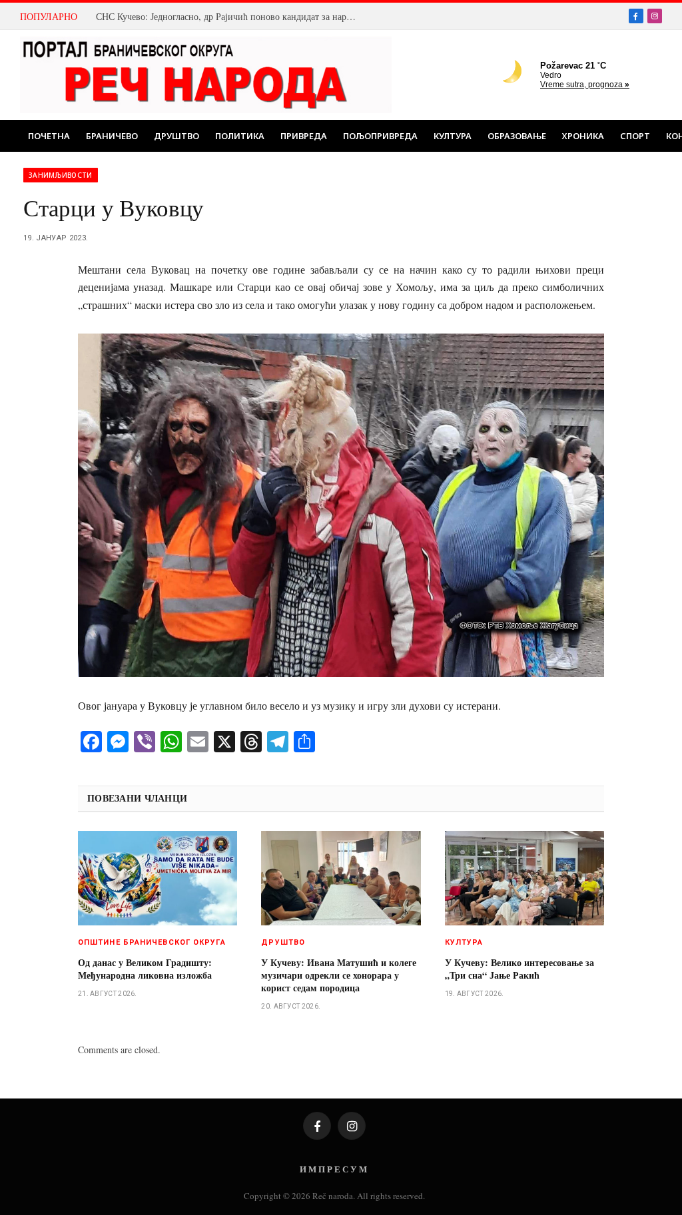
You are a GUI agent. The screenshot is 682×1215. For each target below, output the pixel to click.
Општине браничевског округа (152, 942)
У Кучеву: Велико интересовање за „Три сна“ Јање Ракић (519, 968)
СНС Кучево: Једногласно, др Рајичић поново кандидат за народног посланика (229, 17)
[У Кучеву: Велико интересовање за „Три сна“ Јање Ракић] (524, 878)
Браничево (112, 136)
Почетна (49, 136)
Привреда (303, 136)
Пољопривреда (380, 136)
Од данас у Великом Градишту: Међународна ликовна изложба (145, 968)
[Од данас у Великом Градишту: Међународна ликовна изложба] (157, 878)
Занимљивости (61, 175)
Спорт (635, 136)
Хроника (583, 136)
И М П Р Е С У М (333, 1168)
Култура (453, 136)
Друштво (176, 136)
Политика (239, 136)
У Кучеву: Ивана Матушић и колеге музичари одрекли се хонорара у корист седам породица (338, 975)
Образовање (517, 136)
